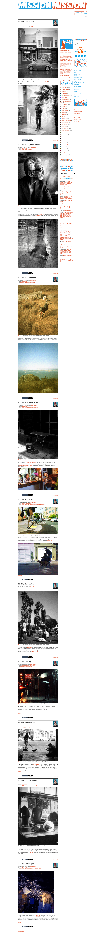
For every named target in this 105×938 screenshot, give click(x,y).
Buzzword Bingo (78, 117)
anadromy (62, 186)
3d (20, 26)
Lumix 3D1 (49, 540)
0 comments (56, 273)
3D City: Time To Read (26, 722)
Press (75, 109)
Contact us (76, 108)
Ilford (46, 81)
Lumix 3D (49, 707)
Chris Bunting (65, 144)
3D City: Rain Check (26, 21)
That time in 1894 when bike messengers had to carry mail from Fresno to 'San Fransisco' (66, 64)
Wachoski (29, 647)
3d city (23, 149)
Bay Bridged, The (78, 70)
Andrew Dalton (65, 134)
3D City (19, 79)
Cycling (23, 503)
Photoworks (37, 215)
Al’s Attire (32, 852)
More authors (77, 113)
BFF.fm (75, 75)
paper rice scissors (29, 407)
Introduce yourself (78, 111)
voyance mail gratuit (64, 237)
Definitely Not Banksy (65, 77)
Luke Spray (64, 136)
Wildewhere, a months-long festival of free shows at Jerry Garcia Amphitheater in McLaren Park (66, 192)
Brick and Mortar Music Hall (25, 465)
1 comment (56, 927)
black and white (28, 588)
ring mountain (27, 282)
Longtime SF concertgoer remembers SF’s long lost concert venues (66, 187)
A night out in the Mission (66, 201)
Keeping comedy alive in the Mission (66, 239)
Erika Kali (64, 108)
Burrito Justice (65, 104)
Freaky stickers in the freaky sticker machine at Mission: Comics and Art (66, 221)
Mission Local (77, 91)
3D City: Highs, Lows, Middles (29, 145)
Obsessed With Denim (65, 50)
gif (25, 149)
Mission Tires (36, 764)
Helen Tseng (64, 97)
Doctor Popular (33, 147)
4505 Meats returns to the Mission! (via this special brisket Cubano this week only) (66, 183)
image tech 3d (27, 785)
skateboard (32, 504)
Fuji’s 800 (37, 916)
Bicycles (26, 504)
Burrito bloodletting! (67, 255)
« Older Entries (21, 931)
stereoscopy (32, 785)
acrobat (23, 588)
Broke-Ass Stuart (78, 77)
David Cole (64, 148)
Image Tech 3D (28, 847)
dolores (32, 588)
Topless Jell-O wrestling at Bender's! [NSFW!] (66, 67)
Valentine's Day (38, 868)
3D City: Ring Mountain (27, 278)
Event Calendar (77, 119)
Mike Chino (64, 114)
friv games (62, 203)
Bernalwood (77, 74)
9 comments (56, 140)
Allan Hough (64, 87)
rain (28, 26)
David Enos (76, 84)
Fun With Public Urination (66, 52)
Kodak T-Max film (34, 651)
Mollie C (63, 146)
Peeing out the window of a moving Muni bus (66, 54)
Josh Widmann (65, 122)
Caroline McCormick (66, 120)
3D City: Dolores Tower (27, 584)
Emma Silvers (65, 140)
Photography (24, 25)
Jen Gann (64, 156)
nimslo (26, 26)
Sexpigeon (76, 94)
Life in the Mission (25, 665)
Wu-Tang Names (77, 121)
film (22, 26)
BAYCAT (76, 72)
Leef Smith (62, 219)
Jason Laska (64, 142)
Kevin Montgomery (66, 95)
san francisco (31, 868)
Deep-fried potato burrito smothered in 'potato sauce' (66, 57)
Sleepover (33, 935)
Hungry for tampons (64, 75)
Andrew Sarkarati (65, 89)
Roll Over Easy (77, 93)
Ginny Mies (64, 126)
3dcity (24, 666)
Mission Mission (22, 9)
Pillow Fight (38, 915)
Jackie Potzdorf (65, 154)
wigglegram (32, 26)
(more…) (20, 136)
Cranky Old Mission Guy (79, 82)
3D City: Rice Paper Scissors (29, 402)
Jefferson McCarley (66, 130)
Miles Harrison (65, 150)
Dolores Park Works (78, 88)
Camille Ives (64, 118)
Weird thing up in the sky (66, 247)
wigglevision (29, 666)
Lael (62, 116)
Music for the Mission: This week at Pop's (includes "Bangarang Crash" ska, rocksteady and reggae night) (66, 71)
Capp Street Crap (78, 81)
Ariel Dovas (64, 93)
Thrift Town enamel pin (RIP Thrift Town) (66, 260)
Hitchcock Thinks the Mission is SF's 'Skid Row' (66, 60)
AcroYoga (34, 650)
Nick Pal (63, 106)
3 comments (56, 495)
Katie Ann (64, 112)
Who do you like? (67, 241)
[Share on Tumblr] (25, 140)
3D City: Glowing (24, 661)
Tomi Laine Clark (65, 128)
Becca (63, 132)
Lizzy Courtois (65, 124)
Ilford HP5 (42, 214)
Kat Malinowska (65, 99)
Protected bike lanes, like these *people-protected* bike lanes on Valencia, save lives (65, 251)
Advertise (76, 114)
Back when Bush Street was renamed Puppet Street (66, 204)
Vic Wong (64, 91)
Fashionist (76, 89)
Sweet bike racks (67, 210)
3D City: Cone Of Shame (27, 780)
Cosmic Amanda (65, 138)
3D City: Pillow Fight (26, 864)
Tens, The (76, 96)
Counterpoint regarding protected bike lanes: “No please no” (65, 244)
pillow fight (27, 868)
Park (37, 588)
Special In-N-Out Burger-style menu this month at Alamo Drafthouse (66, 197)
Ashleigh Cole (65, 152)
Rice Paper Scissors (31, 462)
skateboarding (37, 504)
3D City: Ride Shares (26, 499)
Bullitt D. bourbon (64, 259)
